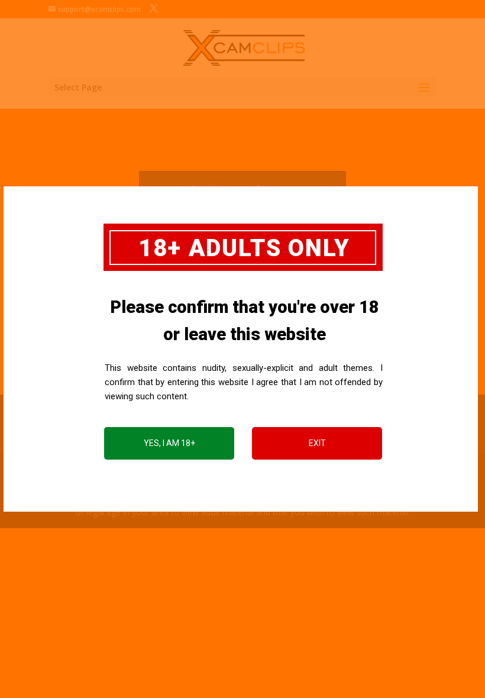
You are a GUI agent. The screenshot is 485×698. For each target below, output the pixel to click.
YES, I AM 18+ (169, 443)
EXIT (317, 443)
